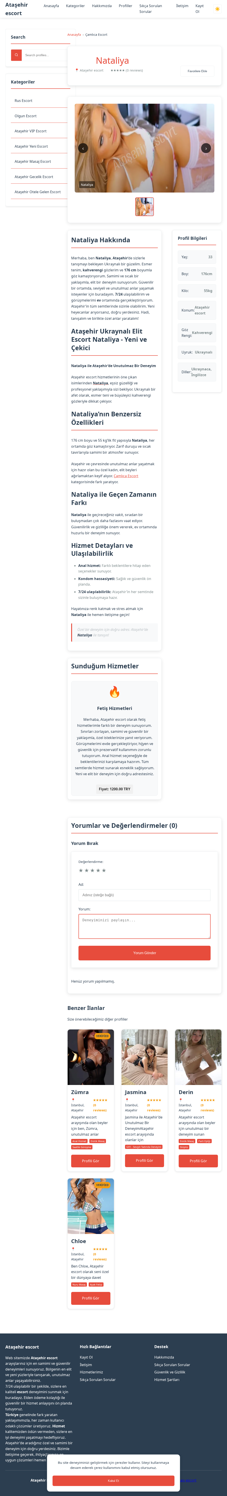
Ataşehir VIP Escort (31, 131)
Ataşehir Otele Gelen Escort (38, 191)
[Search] (16, 55)
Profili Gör (90, 1160)
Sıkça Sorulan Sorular (98, 1379)
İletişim (182, 5)
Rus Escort (23, 100)
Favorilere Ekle (197, 71)
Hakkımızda (102, 5)
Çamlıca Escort (126, 475)
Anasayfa (51, 5)
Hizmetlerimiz (91, 1372)
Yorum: (84, 909)
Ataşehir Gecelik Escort (34, 176)
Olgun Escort (26, 115)
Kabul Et (113, 1480)
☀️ (217, 9)
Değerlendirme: (90, 861)
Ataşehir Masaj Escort (33, 161)
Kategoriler (75, 5)
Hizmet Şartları (166, 1379)
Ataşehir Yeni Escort (31, 146)
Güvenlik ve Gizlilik (169, 1372)
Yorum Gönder (144, 953)
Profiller (125, 5)
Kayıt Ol (86, 1357)
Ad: (81, 884)
